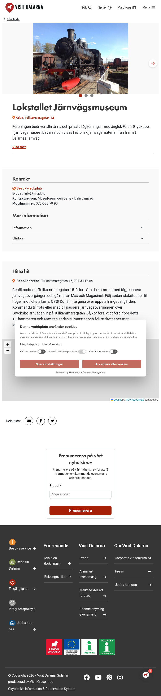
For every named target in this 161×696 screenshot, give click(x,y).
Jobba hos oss (20, 626)
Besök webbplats (30, 188)
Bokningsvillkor (55, 577)
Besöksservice (20, 548)
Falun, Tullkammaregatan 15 (35, 118)
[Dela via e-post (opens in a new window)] (27, 421)
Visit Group (38, 682)
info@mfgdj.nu (34, 193)
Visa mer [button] (19, 147)
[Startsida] (24, 7)
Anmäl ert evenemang (87, 574)
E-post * (55, 486)
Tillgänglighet (19, 589)
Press (83, 558)
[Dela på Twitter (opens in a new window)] (51, 421)
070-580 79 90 (47, 203)
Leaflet (117, 399)
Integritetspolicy (21, 609)
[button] (80, 95)
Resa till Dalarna (19, 565)
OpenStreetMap (135, 399)
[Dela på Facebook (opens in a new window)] (39, 421)
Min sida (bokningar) (52, 560)
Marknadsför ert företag (91, 593)
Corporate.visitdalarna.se (133, 558)
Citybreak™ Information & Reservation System (41, 689)
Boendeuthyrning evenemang (91, 611)
